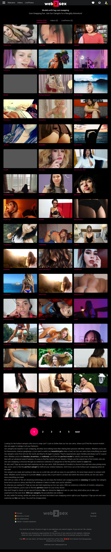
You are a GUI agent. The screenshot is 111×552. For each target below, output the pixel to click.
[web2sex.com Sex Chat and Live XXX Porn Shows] (55, 4)
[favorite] (93, 3)
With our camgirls (33, 493)
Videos (20, 3)
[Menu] (4, 2)
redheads (45, 456)
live (16, 498)
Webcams (11, 3)
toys (58, 490)
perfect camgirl (30, 467)
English (93, 513)
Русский (93, 516)
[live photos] (99, 3)
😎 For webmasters (22, 519)
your (86, 462)
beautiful (55, 451)
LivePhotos (29, 3)
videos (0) (54, 20)
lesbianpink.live (61, 544)
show (38, 475)
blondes (26, 456)
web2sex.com (49, 544)
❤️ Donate (18, 513)
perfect (40, 488)
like (43, 490)
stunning (84, 480)
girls (61, 451)
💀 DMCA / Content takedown (25, 521)
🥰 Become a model (22, 516)
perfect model (66, 456)
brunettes (35, 456)
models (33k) (42, 20)
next (77, 431)
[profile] (106, 3)
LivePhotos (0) (67, 20)
